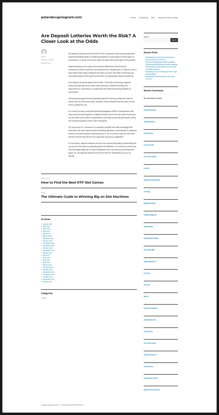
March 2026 (47, 236)
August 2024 (47, 282)
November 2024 (48, 274)
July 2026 (46, 226)
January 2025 (47, 270)
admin (43, 56)
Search (146, 37)
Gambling (143, 18)
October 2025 (48, 248)
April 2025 (46, 262)
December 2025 (48, 243)
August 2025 (47, 253)
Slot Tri (146, 296)
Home (133, 18)
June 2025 (46, 258)
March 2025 (47, 265)
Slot (153, 18)
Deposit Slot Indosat (151, 238)
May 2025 (46, 260)
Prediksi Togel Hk (150, 215)
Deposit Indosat (149, 203)
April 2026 (47, 234)
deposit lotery (46, 63)
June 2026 (46, 229)
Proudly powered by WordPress (72, 405)
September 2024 (49, 279)
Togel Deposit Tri (150, 261)
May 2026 (46, 231)
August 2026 (47, 224)
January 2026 (48, 241)
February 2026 (48, 238)
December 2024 (48, 272)
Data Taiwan (148, 227)
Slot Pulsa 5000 (149, 250)
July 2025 (46, 255)
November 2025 (48, 246)
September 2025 (49, 250)
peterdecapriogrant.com (61, 17)
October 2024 (48, 277)
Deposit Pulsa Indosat (168, 18)
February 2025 (48, 267)
